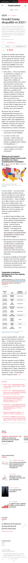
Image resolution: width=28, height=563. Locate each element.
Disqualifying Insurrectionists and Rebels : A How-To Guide (14, 385)
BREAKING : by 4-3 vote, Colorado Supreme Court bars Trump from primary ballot (14, 418)
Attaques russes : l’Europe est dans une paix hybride (17, 477)
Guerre (14, 474)
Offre (3, 544)
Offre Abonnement (23, 1)
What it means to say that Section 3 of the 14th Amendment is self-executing (14, 392)
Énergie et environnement (18, 460)
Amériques (14, 15)
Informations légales (6, 550)
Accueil (3, 545)
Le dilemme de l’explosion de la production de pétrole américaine (11, 526)
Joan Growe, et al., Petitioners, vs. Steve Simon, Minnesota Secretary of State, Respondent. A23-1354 (14, 398)
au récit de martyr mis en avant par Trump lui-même (14, 246)
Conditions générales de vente (8, 551)
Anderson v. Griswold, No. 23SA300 (12, 412)
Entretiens (11, 487)
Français (11, 9)
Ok (14, 560)
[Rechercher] (25, 5)
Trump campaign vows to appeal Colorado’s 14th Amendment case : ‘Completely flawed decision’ (14, 406)
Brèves (9, 15)
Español (16, 9)
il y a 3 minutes (5, 443)
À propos (4, 542)
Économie (15, 501)
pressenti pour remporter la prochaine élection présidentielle (15, 232)
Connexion (14, 1)
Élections (17, 487)
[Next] (25, 431)
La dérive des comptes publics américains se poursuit (17, 505)
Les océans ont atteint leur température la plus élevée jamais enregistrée (17, 465)
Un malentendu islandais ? (15, 491)
